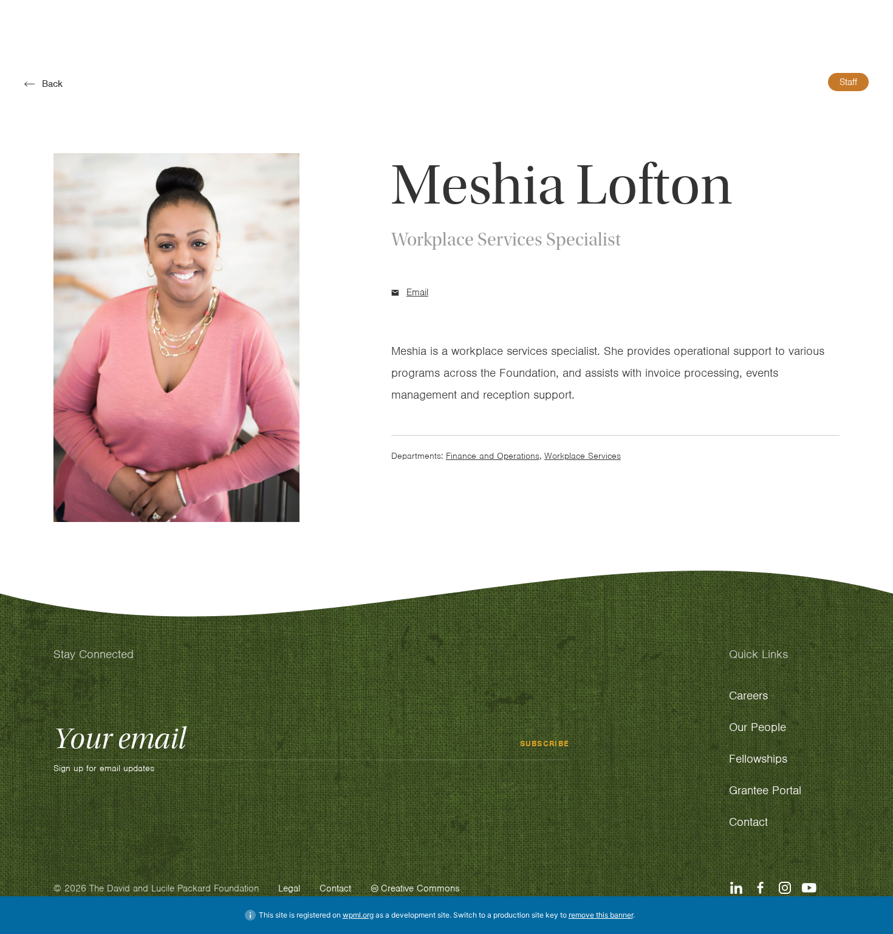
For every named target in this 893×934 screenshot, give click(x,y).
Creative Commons (420, 888)
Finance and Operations (492, 455)
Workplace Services (582, 455)
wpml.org (358, 914)
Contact (335, 888)
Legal (289, 888)
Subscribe (545, 743)
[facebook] (760, 888)
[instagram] (785, 888)
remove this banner (601, 914)
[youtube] (809, 888)
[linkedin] (736, 888)
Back (52, 84)
